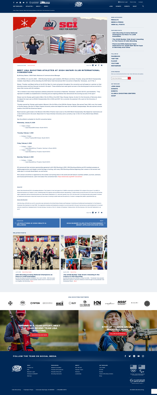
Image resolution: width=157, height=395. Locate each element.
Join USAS (115, 86)
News (46, 6)
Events (127, 6)
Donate (118, 6)
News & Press (31, 65)
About (38, 6)
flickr (114, 61)
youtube (115, 63)
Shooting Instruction (56, 373)
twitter (114, 58)
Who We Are (78, 367)
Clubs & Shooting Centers (123, 93)
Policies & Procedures (57, 369)
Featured (21, 10)
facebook (115, 56)
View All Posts (118, 24)
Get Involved (17, 6)
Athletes (29, 6)
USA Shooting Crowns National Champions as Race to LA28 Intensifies (124, 34)
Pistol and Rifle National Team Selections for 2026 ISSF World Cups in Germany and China (127, 45)
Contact (141, 2)
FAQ (28, 369)
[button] (92, 65)
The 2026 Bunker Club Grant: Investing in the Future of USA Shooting (128, 40)
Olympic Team (79, 369)
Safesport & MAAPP (32, 373)
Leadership (78, 373)
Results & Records (56, 371)
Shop (135, 6)
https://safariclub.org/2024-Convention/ (70, 176)
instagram (116, 65)
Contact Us (30, 367)
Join (111, 6)
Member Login (124, 2)
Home (14, 10)
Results (115, 19)
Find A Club (133, 2)
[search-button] (143, 6)
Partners (77, 371)
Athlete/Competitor (56, 367)
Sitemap (29, 375)
